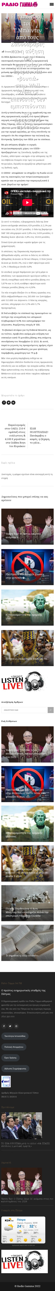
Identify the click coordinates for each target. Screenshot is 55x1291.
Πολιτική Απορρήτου (13, 1047)
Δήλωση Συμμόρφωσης (15, 1068)
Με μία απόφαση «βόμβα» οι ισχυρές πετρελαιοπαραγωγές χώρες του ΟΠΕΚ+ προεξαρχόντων (20, 148)
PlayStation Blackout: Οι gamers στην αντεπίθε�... (25, 575)
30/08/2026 (9, 1208)
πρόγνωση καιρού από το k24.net (23, 1245)
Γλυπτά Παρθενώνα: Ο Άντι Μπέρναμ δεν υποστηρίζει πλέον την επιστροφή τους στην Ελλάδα (27, 912)
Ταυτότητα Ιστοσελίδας (15, 1036)
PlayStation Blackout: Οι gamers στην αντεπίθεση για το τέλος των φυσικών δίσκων (26, 793)
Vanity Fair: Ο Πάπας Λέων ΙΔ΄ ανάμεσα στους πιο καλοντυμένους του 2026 (26, 753)
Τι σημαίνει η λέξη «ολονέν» (22, 955)
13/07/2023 (9, 1153)
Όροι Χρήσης (10, 1058)
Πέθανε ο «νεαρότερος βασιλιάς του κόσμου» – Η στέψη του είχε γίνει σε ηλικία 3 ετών (27, 872)
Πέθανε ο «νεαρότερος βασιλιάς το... (27, 658)
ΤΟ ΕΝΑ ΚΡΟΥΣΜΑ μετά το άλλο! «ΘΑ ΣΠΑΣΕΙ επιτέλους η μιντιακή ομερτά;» (25, 1144)
